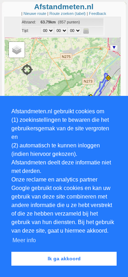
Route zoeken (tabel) (68, 13)
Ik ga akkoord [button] (64, 258)
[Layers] (17, 50)
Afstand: (29, 22)
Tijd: (25, 30)
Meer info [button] (24, 240)
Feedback (97, 13)
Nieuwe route (35, 13)
